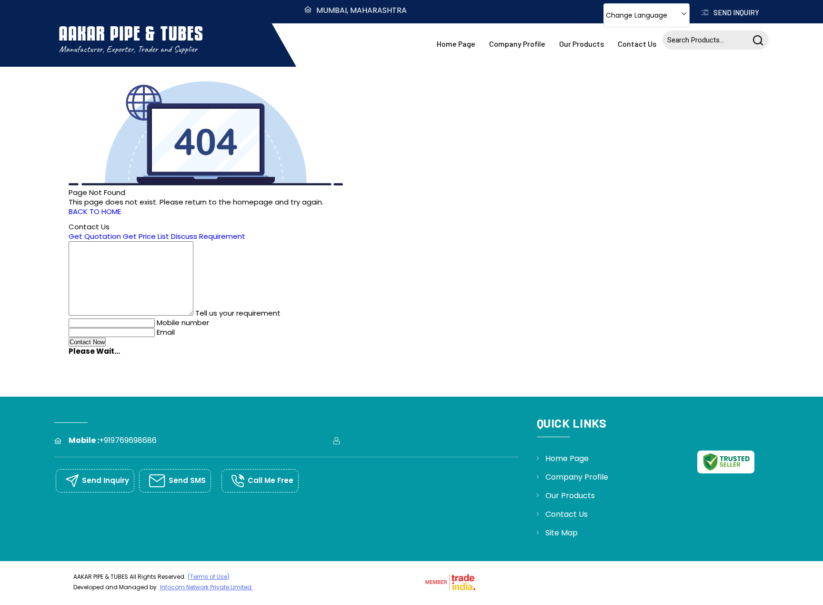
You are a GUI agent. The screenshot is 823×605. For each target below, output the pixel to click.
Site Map (561, 532)
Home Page (456, 43)
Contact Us (637, 43)
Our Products (581, 43)
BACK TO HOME (95, 211)
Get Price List (146, 236)
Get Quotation (95, 236)
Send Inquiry (735, 12)
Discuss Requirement (208, 236)
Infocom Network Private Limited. (206, 587)
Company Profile (517, 43)
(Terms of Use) (209, 577)
